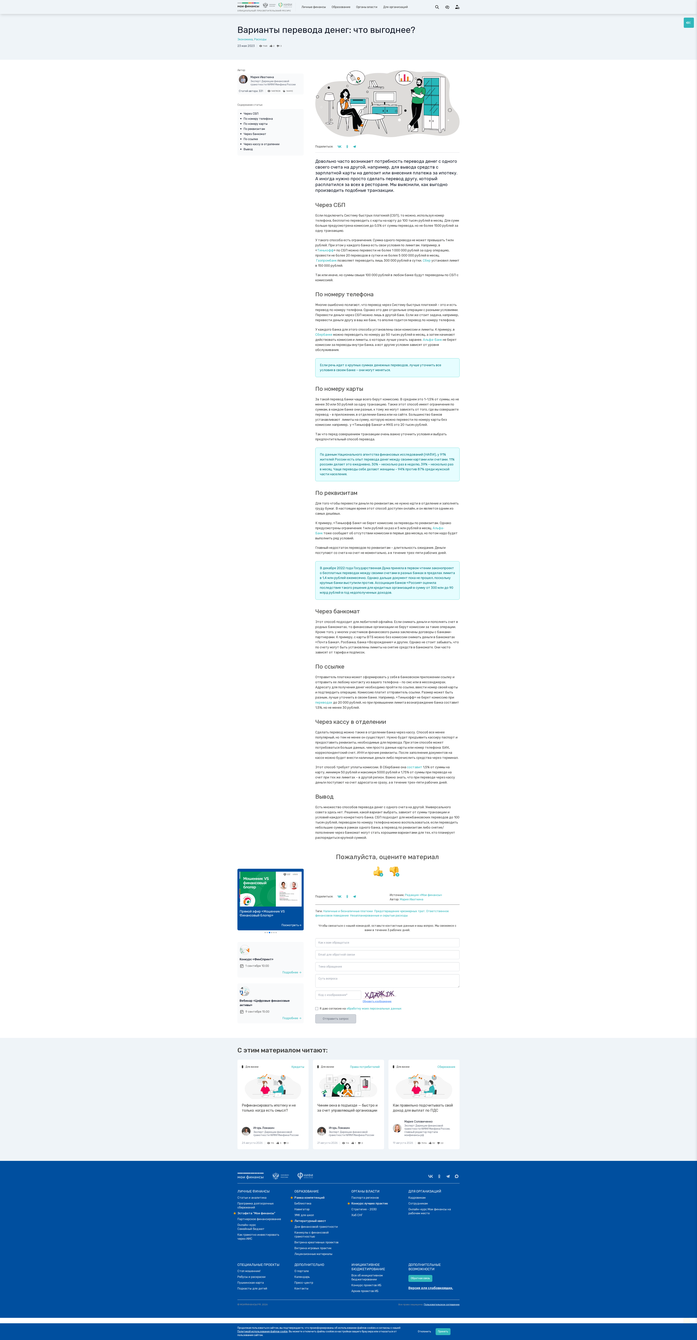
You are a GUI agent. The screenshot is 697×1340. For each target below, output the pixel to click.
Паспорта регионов (365, 1197)
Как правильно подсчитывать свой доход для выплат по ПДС (423, 1108)
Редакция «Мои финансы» (423, 895)
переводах (323, 703)
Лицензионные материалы (313, 1254)
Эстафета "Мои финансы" (256, 1213)
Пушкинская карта (250, 1282)
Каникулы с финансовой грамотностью (311, 1234)
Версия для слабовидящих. (430, 1288)
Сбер (426, 261)
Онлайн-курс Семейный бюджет (250, 1227)
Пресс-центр (303, 1282)
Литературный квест (310, 1221)
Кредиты (298, 1067)
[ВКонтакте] (430, 1176)
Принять (443, 1331)
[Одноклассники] (439, 1176)
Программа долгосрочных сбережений (255, 1205)
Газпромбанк (326, 261)
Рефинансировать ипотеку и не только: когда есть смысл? (269, 1108)
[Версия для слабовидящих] (447, 7)
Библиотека (302, 1203)
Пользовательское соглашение (442, 1304)
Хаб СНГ (357, 1215)
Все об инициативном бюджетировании (367, 1277)
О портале (301, 1271)
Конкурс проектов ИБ (366, 1285)
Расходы (260, 39)
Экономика (245, 39)
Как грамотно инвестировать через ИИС (258, 1236)
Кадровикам (417, 1197)
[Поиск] (437, 7)
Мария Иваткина (262, 77)
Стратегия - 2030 (364, 1209)
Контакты (301, 1288)
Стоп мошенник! (248, 1271)
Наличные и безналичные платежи (348, 911)
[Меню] (689, 22)
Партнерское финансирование (259, 1219)
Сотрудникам (418, 1203)
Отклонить (424, 1331)
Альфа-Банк (432, 340)
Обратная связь (420, 1278)
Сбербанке (323, 335)
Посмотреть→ (291, 925)
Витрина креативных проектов (316, 1242)
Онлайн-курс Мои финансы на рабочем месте (429, 1211)
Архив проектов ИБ (364, 1291)
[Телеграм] (448, 1176)
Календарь (302, 1277)
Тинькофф (325, 250)
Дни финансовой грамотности (316, 1226)
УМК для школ (304, 1215)
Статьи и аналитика (251, 1197)
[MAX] (457, 1176)
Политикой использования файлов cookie (262, 1331)
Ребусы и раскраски (251, 1277)
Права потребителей (365, 1067)
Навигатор (301, 1209)
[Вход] (457, 7)
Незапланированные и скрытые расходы (379, 915)
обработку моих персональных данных (374, 1008)
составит (414, 767)
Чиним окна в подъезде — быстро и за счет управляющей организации (347, 1108)
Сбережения (446, 1067)
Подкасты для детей (252, 1288)
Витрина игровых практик (312, 1248)
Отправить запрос (336, 1018)
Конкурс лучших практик (369, 1203)
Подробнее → (291, 972)
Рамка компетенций (309, 1197)
